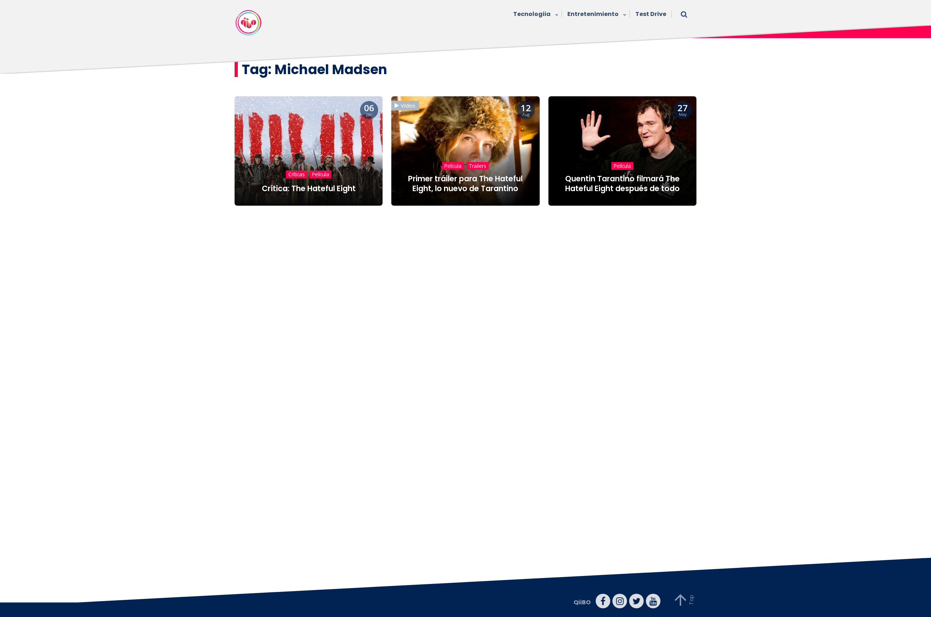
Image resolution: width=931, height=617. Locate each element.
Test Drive (650, 14)
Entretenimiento (593, 14)
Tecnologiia (532, 14)
